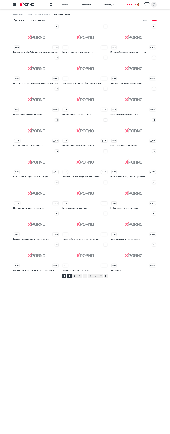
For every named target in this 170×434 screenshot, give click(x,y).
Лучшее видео (108, 5)
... (95, 276)
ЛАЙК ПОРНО (131, 5)
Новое (145, 20)
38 (101, 276)
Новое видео (86, 5)
